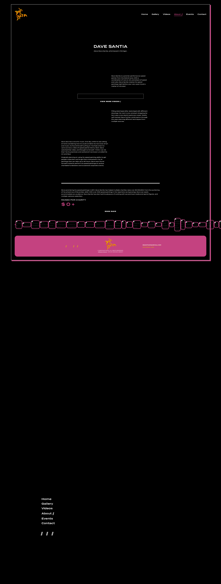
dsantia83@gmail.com (152, 245)
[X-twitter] (70, 246)
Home (144, 14)
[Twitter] (47, 533)
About (177, 14)
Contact (202, 14)
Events (190, 14)
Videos (166, 14)
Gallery (155, 14)
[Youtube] (77, 246)
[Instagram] (74, 246)
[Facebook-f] (66, 246)
